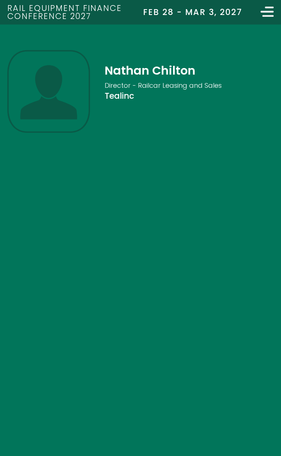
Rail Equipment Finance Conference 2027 (64, 12)
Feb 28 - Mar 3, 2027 (192, 12)
